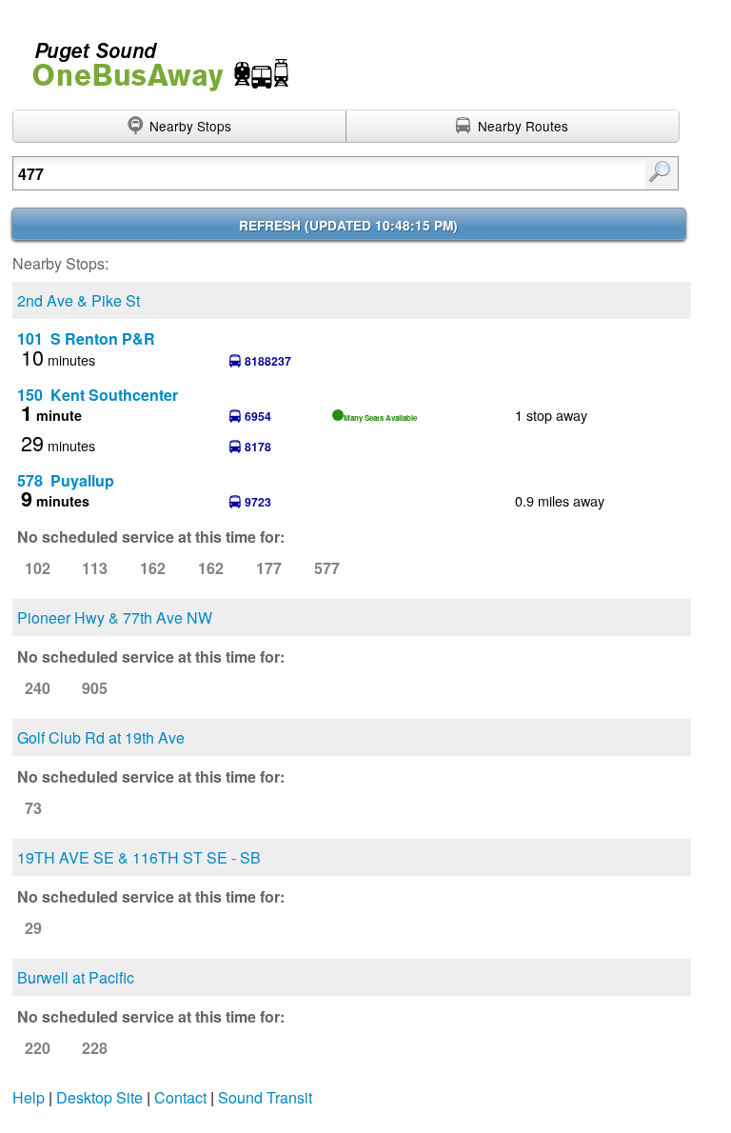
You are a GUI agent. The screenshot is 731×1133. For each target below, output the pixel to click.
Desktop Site (99, 1097)
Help (28, 1097)
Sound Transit (265, 1097)
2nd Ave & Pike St (78, 300)
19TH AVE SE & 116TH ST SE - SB (139, 857)
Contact (180, 1097)
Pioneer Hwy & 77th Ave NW (114, 617)
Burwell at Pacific (75, 977)
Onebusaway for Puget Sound (152, 58)
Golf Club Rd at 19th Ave (101, 737)
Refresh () (348, 225)
